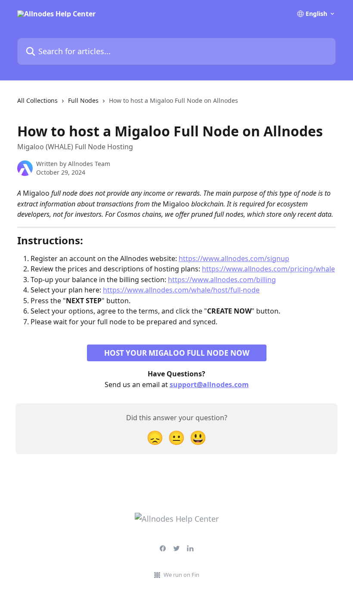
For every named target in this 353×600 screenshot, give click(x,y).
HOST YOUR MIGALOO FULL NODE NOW (176, 353)
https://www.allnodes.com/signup (234, 258)
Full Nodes (83, 100)
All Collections (37, 100)
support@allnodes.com (209, 384)
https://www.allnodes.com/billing (222, 279)
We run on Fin (181, 574)
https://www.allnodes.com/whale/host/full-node (181, 290)
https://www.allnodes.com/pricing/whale (268, 269)
